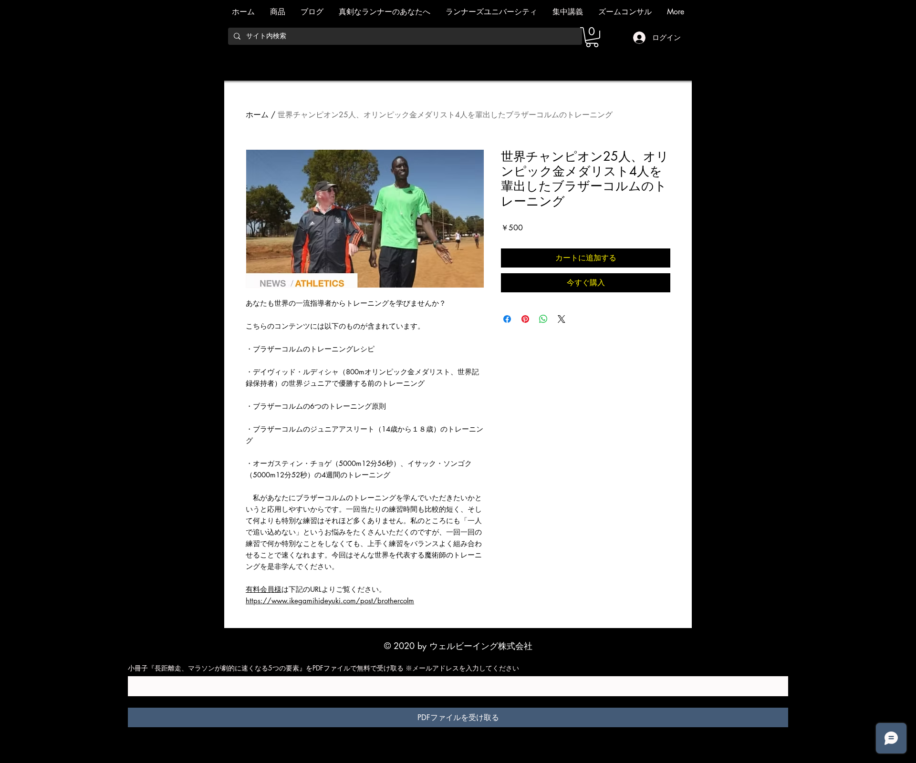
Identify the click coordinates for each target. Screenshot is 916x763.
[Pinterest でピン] (525, 319)
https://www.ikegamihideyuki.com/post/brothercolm (330, 600)
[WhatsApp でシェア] (543, 319)
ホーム (257, 115)
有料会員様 (263, 589)
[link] (592, 37)
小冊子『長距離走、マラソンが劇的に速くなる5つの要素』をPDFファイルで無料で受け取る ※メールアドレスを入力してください (323, 667)
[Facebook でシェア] (507, 319)
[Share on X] (561, 319)
